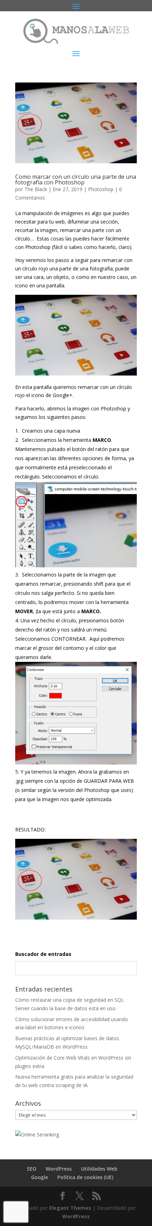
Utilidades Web (99, 1168)
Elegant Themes (70, 1207)
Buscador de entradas (43, 954)
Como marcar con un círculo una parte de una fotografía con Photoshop (75, 179)
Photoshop (100, 189)
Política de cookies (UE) (85, 1177)
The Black (35, 189)
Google (39, 1177)
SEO (31, 1168)
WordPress (59, 1168)
